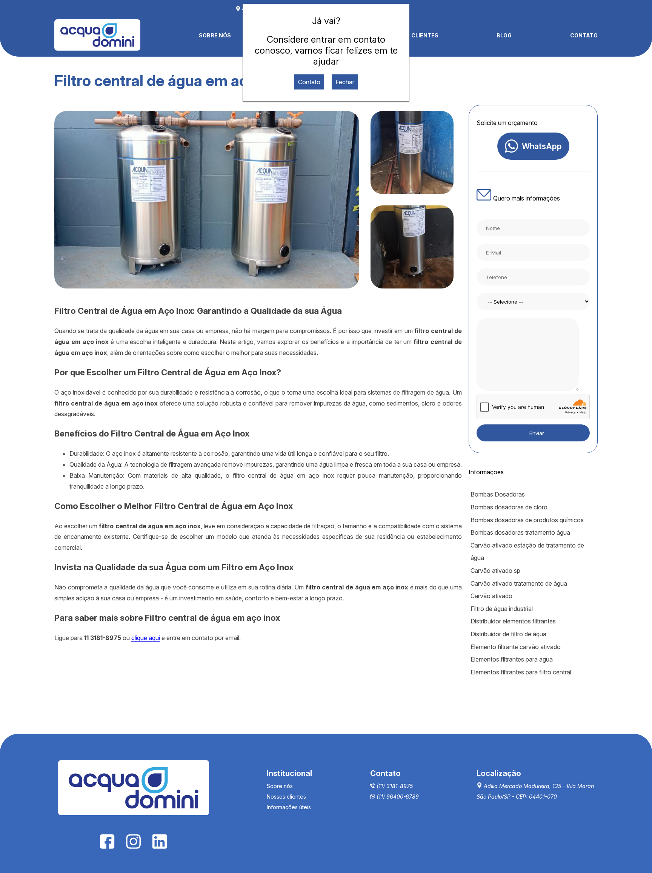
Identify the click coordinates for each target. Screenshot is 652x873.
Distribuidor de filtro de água (508, 634)
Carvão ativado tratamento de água (519, 583)
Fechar (344, 82)
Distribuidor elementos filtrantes (513, 621)
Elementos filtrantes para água (512, 659)
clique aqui (145, 638)
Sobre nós (280, 786)
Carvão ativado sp (495, 570)
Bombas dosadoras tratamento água (520, 532)
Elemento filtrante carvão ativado (516, 647)
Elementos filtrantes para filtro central (521, 672)
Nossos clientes (286, 796)
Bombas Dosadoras (498, 494)
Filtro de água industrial (502, 608)
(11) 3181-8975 (394, 786)
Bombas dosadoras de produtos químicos (527, 520)
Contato (309, 82)
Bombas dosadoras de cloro (509, 507)
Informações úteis (289, 807)
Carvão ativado (491, 596)
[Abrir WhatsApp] (633, 853)
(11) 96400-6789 (397, 796)
